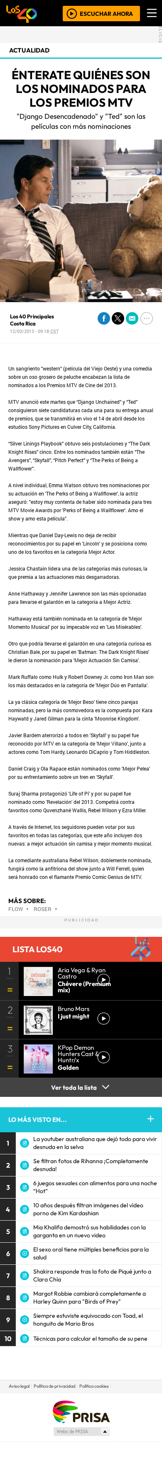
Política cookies (94, 1386)
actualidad (29, 50)
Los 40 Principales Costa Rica (32, 320)
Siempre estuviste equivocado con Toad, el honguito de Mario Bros (88, 1319)
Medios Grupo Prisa (81, 1431)
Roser (43, 909)
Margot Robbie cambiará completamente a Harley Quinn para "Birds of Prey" (89, 1297)
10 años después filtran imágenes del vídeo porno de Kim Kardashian (88, 1209)
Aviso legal (19, 1386)
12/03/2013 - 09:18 (34, 331)
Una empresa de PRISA (81, 1411)
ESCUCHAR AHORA (106, 13)
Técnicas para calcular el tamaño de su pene (90, 1338)
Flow (15, 909)
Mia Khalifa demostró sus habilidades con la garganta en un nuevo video (89, 1231)
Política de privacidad (54, 1386)
